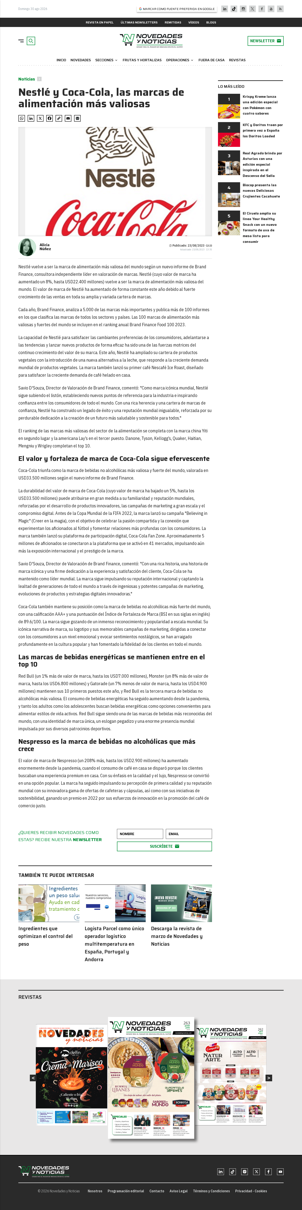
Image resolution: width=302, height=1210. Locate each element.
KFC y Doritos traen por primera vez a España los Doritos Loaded (263, 130)
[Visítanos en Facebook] (262, 9)
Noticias (26, 78)
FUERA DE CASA (212, 60)
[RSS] (280, 9)
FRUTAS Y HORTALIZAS (142, 60)
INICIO (61, 60)
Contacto (156, 1191)
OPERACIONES (180, 60)
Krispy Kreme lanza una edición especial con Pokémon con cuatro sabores (260, 105)
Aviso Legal (179, 1191)
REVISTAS (237, 60)
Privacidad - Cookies (251, 1191)
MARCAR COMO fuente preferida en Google (179, 9)
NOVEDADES (81, 60)
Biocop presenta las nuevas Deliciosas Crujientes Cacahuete (261, 190)
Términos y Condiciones (211, 1191)
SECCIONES (106, 60)
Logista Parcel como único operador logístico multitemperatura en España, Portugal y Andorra (114, 944)
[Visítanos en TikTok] (234, 9)
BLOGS (211, 22)
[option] (151, 1078)
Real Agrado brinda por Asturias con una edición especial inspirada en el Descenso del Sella (262, 164)
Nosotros (95, 1191)
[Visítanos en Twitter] (252, 9)
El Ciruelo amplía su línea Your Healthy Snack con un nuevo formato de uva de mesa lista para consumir (260, 227)
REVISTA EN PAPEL (100, 22)
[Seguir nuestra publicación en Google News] (77, 118)
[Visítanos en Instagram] (243, 9)
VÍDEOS (193, 22)
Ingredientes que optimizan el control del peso (45, 936)
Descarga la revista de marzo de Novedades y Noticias (177, 936)
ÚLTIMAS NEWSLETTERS (139, 22)
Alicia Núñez (45, 247)
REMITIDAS (173, 22)
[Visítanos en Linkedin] (224, 9)
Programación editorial (126, 1191)
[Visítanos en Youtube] (271, 9)
